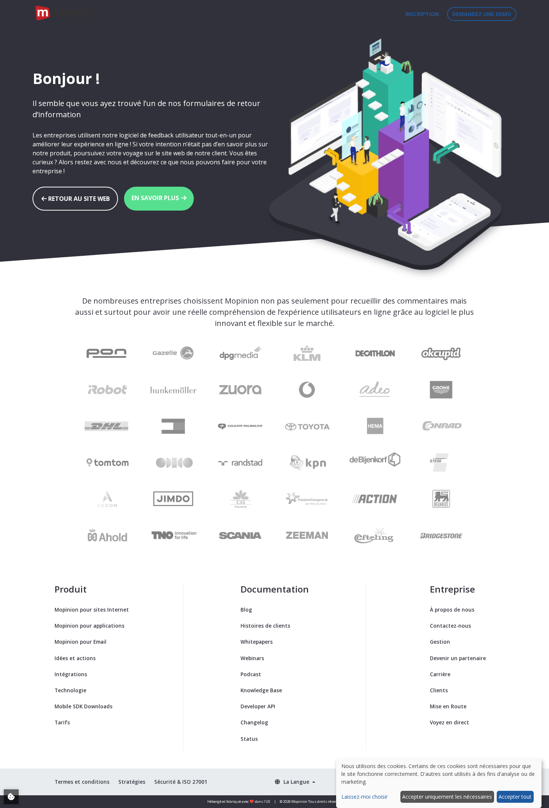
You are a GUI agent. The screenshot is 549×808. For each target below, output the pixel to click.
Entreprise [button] (281, 14)
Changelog (254, 722)
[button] (295, 781)
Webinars (252, 658)
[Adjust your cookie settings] (11, 796)
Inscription (422, 14)
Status (249, 738)
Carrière (440, 674)
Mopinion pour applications (89, 625)
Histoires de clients (265, 625)
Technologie (70, 690)
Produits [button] (130, 14)
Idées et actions (75, 658)
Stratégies (131, 781)
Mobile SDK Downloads (83, 706)
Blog (246, 609)
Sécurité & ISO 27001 (180, 781)
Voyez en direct (449, 722)
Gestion (440, 641)
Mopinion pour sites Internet (92, 609)
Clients (212, 14)
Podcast (251, 674)
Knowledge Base (261, 690)
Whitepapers (257, 641)
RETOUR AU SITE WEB (78, 199)
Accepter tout (515, 796)
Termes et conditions (82, 781)
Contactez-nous (450, 625)
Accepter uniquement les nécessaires (447, 796)
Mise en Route (448, 706)
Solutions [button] (172, 14)
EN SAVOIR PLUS (155, 198)
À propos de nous (452, 609)
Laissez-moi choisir (364, 796)
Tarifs (244, 14)
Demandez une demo (481, 14)
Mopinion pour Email (80, 641)
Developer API (258, 706)
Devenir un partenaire (458, 658)
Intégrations (71, 674)
